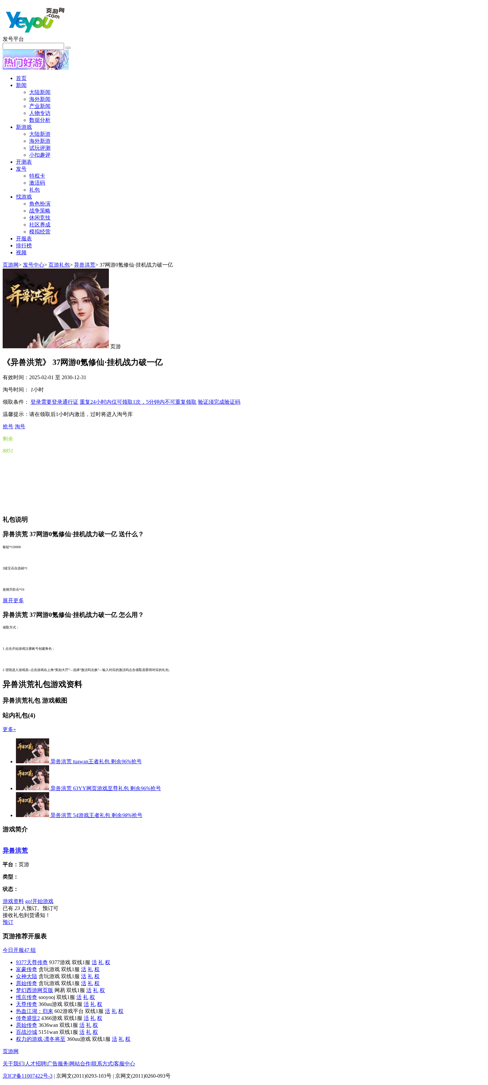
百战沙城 (26, 1032)
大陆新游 (39, 134)
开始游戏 (39, 901)
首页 (21, 78)
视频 (21, 252)
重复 (138, 402)
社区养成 (39, 224)
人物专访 (39, 113)
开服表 (24, 238)
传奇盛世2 (28, 1018)
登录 (54, 402)
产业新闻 (39, 106)
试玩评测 (39, 148)
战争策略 (39, 210)
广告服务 (57, 1063)
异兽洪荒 (84, 265)
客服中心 (124, 1063)
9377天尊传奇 (32, 962)
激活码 (37, 183)
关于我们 (13, 1063)
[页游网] (36, 34)
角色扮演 (39, 204)
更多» (9, 729)
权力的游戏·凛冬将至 (40, 1039)
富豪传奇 (26, 969)
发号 (21, 169)
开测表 (24, 162)
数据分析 (39, 120)
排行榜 (24, 245)
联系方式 (102, 1063)
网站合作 (80, 1063)
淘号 (20, 426)
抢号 (8, 426)
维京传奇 (26, 997)
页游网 (11, 265)
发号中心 (33, 265)
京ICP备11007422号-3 (27, 1076)
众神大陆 (26, 976)
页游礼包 (59, 265)
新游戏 (24, 127)
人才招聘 (35, 1063)
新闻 (21, 85)
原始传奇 (26, 983)
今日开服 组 (19, 950)
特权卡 (37, 176)
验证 (219, 402)
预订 (8, 922)
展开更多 (13, 600)
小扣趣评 (39, 155)
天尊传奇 (26, 1004)
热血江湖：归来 (34, 1011)
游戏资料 (13, 901)
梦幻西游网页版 (34, 990)
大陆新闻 (39, 92)
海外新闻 (39, 99)
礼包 (34, 190)
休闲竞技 (39, 217)
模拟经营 (39, 231)
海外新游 (39, 141)
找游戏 (24, 197)
